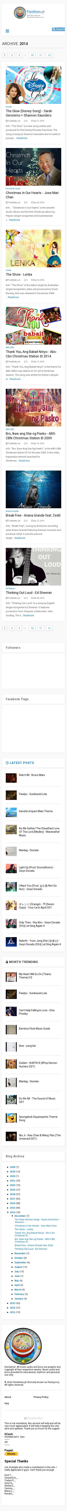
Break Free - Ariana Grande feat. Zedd (33, 515)
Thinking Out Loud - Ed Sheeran (29, 593)
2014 (13, 1212)
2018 (13, 1194)
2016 (13, 1203)
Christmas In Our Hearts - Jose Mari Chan (36, 1225)
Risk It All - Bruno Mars (32, 775)
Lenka (8, 270)
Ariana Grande (12, 511)
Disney (9, 107)
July (17, 1271)
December (20, 1216)
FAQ (6, 1403)
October (19, 1258)
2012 (13, 1307)
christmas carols (13, 189)
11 (40, 55)
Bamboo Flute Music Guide (34, 1028)
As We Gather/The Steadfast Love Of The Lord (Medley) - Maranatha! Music (39, 832)
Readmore (22, 138)
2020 (13, 1185)
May (17, 1280)
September (21, 1262)
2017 (13, 1198)
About (7, 1397)
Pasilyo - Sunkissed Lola (33, 794)
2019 (13, 1189)
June (17, 1276)
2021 (13, 1180)
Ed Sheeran (10, 588)
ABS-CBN (10, 348)
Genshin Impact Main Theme (36, 811)
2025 (13, 1171)
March (18, 1289)
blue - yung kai (27, 1045)
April (17, 1285)
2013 (13, 1303)
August (19, 1267)
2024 (13, 1176)
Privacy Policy (41, 1397)
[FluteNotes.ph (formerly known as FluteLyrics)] (21, 17)
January (19, 1298)
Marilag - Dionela (29, 850)
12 (49, 55)
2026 (13, 1167)
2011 (13, 1312)
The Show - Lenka (19, 274)
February (20, 1294)
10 (32, 55)
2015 (13, 1208)
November (20, 1253)
